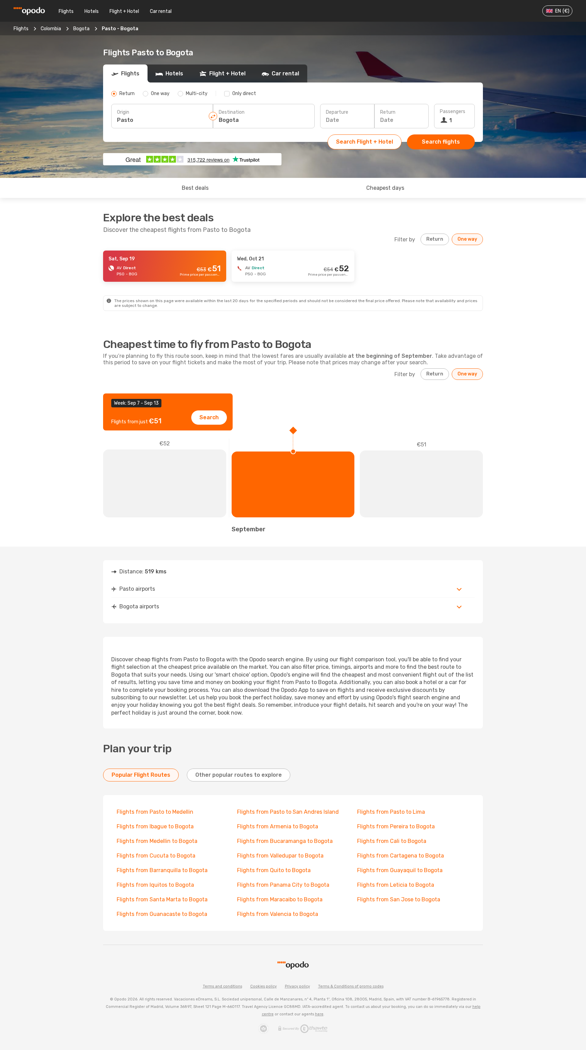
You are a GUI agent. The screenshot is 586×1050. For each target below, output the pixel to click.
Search (209, 417)
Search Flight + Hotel (364, 142)
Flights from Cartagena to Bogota (400, 855)
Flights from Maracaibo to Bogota (280, 899)
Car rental (161, 11)
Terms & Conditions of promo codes (351, 986)
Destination (232, 112)
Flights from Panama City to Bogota (283, 885)
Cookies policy (263, 986)
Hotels (91, 11)
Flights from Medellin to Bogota (157, 841)
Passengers (452, 111)
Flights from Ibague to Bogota (155, 826)
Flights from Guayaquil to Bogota (400, 870)
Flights (66, 11)
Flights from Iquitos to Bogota (155, 885)
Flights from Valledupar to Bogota (280, 855)
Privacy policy (297, 986)
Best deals (195, 188)
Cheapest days (385, 188)
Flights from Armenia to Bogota (277, 826)
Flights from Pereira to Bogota (396, 826)
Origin (123, 112)
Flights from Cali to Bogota (391, 841)
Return (387, 112)
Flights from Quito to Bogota (274, 870)
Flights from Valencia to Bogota (277, 914)
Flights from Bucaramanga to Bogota (285, 841)
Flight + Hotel (124, 11)
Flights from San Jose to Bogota (398, 899)
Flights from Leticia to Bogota (395, 885)
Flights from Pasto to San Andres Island (288, 812)
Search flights (441, 142)
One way (467, 239)
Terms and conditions (222, 986)
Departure (337, 112)
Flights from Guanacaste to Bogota (162, 914)
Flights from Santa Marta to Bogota (162, 899)
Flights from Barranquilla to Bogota (162, 870)
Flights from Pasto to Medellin (155, 812)
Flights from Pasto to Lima (391, 812)
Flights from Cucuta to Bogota (156, 855)
